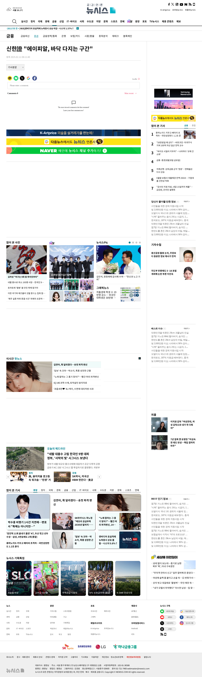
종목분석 (103, 36)
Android (134, 628)
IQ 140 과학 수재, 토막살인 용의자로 (70, 382)
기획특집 (66, 622)
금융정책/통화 (50, 36)
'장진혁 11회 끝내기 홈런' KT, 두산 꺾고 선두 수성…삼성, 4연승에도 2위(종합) (27, 535)
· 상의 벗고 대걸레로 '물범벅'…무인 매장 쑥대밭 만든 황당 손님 (173, 582)
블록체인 (127, 36)
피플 (153, 415)
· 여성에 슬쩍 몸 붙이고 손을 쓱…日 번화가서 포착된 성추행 (173, 577)
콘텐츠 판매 (50, 657)
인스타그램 (189, 623)
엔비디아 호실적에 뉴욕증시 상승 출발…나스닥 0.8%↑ (108, 540)
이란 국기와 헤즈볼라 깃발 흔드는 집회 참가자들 (27, 293)
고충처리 (74, 657)
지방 (98, 21)
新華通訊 (134, 616)
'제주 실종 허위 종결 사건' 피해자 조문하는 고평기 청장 (27, 298)
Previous (8, 477)
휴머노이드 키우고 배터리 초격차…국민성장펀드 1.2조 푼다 (27, 544)
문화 (106, 21)
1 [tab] (130, 243)
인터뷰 (52, 622)
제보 (178, 21)
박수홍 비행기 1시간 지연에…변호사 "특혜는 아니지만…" (27, 524)
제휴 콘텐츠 (168, 21)
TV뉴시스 (154, 21)
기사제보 (84, 657)
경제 (47, 21)
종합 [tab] (194, 125)
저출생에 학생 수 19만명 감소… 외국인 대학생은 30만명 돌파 (106, 296)
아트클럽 (53, 616)
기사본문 (12, 67)
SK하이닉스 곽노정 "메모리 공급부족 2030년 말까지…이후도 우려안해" (84, 521)
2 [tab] (133, 243)
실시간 (24, 21)
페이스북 (189, 617)
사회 (82, 21)
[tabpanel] (118, 263)
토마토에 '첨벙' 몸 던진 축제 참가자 (23, 287)
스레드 (170, 629)
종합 (35, 490)
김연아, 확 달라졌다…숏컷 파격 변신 (70, 364)
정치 (33, 21)
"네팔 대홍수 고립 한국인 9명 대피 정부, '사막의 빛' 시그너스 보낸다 (68, 456)
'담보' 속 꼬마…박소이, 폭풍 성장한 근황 (72, 370)
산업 (61, 21)
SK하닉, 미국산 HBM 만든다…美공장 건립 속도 (82, 479)
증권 (36, 36)
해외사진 (107, 611)
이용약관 (94, 657)
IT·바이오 (72, 21)
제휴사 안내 (37, 657)
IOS (132, 634)
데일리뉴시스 (68, 628)
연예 (122, 21)
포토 (144, 21)
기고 (65, 616)
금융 (54, 21)
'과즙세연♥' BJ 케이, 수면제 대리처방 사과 (74, 388)
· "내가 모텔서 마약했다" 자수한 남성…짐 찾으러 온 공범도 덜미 (173, 587)
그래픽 (93, 616)
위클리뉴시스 (190, 9)
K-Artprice (165, 9)
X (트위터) (170, 623)
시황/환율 (89, 36)
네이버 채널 (170, 611)
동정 (69, 634)
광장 (137, 21)
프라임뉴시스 (177, 9)
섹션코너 (53, 628)
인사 (51, 634)
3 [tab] (136, 243)
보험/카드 (75, 36)
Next (99, 477)
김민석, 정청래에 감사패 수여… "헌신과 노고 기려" (118, 278)
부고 (60, 634)
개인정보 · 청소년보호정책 (112, 657)
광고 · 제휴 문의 (23, 657)
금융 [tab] (186, 125)
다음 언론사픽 (189, 611)
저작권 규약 (62, 657)
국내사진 (94, 611)
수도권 (90, 21)
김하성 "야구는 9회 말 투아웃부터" (23, 276)
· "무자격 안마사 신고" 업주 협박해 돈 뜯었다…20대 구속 (173, 572)
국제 (40, 21)
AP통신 (134, 611)
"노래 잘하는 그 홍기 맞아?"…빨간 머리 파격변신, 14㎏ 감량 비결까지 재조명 (108, 521)
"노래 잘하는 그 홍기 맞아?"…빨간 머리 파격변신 (76, 376)
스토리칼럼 (67, 611)
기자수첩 (156, 245)
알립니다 (147, 657)
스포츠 (114, 21)
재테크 (115, 36)
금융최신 (25, 36)
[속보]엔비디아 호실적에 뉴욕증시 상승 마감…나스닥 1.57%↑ (40, 28)
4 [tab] (140, 243)
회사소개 (9, 657)
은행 (64, 36)
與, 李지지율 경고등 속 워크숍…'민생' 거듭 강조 (40, 479)
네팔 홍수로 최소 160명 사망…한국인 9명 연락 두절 (27, 282)
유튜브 (170, 617)
